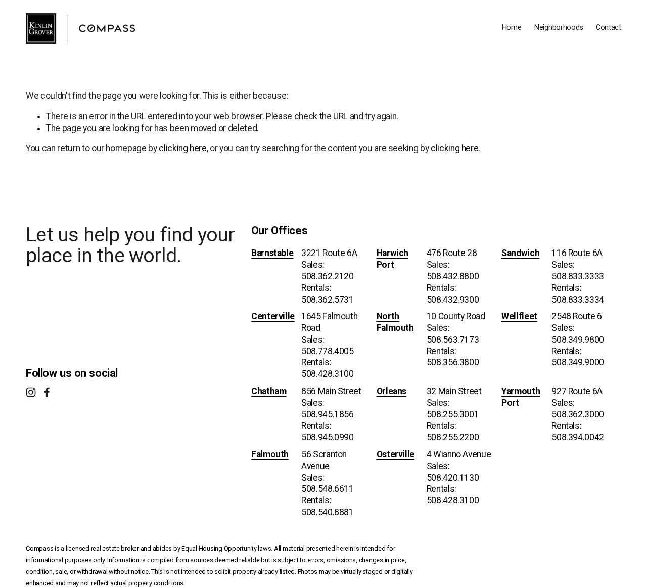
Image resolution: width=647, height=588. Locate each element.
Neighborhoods (558, 27)
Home (512, 27)
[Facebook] (47, 392)
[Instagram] (31, 392)
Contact (608, 27)
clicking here (182, 148)
